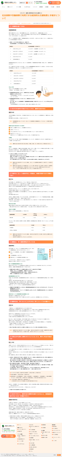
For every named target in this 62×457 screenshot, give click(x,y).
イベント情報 (18, 6)
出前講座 (46, 6)
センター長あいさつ (22, 429)
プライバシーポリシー (56, 438)
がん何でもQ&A (27, 6)
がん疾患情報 (32, 429)
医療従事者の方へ (21, 439)
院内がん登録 (44, 435)
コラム (31, 451)
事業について (10, 6)
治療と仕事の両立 (33, 447)
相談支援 (58, 6)
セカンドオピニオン (56, 430)
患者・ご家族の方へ (22, 436)
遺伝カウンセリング (56, 432)
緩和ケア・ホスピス (33, 433)
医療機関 (31, 437)
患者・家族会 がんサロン (34, 440)
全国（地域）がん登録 (46, 433)
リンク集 (54, 440)
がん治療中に (55, 428)
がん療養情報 (32, 445)
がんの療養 (18, 23)
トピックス (35, 6)
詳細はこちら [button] (35, 455)
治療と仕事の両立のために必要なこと (26, 23)
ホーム (3, 6)
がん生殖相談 (55, 434)
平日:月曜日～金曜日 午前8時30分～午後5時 (8, 430)
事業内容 (20, 431)
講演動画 (41, 6)
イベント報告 (20, 441)
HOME (9, 23)
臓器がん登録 (44, 437)
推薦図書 (31, 449)
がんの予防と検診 (33, 431)
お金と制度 (32, 443)
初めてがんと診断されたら (34, 427)
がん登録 (52, 6)
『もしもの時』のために (34, 435)
